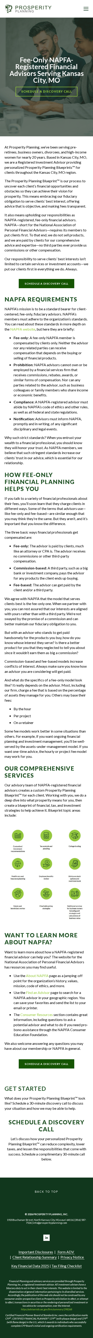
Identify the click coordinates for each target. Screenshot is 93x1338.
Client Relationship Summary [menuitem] (34, 1257)
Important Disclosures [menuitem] (36, 1252)
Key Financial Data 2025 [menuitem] (30, 1266)
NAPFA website (22, 329)
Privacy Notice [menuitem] (72, 1257)
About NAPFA (37, 975)
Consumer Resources (36, 1014)
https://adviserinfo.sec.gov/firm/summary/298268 (46, 1309)
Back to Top (46, 1192)
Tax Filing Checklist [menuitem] (66, 1266)
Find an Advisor (37, 992)
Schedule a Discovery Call (46, 91)
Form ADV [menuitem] (66, 1252)
